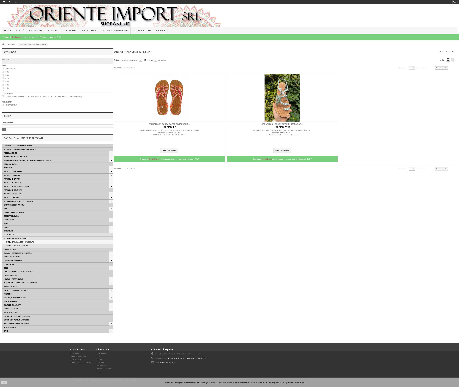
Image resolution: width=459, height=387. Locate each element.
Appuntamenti (89, 30)
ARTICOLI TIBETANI (11, 197)
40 (7, 85)
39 (7, 82)
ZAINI (6, 331)
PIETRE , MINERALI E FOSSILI (15, 298)
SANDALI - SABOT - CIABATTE (17, 238)
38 (7, 78)
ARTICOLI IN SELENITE (13, 190)
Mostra (146, 60)
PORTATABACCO (10, 301)
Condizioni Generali (115, 30)
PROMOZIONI (36, 30)
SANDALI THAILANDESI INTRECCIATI (20, 242)
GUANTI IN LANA (10, 275)
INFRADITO (10, 235)
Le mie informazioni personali (81, 362)
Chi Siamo (70, 30)
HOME (7, 30)
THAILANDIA (11, 105)
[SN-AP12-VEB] (282, 98)
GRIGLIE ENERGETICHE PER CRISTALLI (19, 272)
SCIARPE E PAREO (11, 309)
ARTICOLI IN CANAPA (12, 179)
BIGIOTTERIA (9, 220)
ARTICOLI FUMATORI (12, 175)
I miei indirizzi (75, 359)
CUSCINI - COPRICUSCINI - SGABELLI (18, 253)
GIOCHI (7, 268)
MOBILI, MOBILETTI (11, 286)
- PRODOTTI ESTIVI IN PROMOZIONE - (18, 146)
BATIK (6, 209)
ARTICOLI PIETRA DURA (13, 194)
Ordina (116, 60)
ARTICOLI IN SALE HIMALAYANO (16, 186)
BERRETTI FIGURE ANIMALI (14, 212)
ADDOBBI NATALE (11, 164)
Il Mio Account (142, 30)
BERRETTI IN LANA (11, 216)
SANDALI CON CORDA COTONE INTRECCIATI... (169, 124)
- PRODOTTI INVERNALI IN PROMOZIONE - (20, 149)
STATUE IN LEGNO (11, 312)
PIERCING (8, 294)
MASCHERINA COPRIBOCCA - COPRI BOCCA (21, 283)
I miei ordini (74, 353)
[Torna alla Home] (3, 44)
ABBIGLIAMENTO (10, 153)
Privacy (160, 30)
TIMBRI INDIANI (10, 327)
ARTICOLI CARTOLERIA (13, 172)
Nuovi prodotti (101, 353)
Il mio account (77, 349)
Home (98, 356)
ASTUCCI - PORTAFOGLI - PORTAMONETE (20, 201)
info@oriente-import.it (167, 363)
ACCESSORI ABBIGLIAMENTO (15, 157)
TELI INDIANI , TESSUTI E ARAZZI (17, 324)
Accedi (455, 2)
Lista (452, 61)
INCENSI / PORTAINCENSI (13, 279)
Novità (20, 30)
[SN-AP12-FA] (169, 98)
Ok (4, 383)
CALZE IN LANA (10, 249)
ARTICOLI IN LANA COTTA (14, 183)
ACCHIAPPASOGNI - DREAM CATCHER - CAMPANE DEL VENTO (27, 160)
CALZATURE (8, 231)
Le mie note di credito (78, 356)
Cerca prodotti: (7, 123)
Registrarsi (16, 37)
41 (7, 88)
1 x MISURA (10, 69)
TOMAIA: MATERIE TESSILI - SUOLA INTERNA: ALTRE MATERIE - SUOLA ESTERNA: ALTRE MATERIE (43, 96)
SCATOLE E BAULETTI (12, 305)
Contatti (54, 30)
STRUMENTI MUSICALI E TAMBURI (17, 316)
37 (7, 75)
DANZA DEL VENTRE (12, 257)
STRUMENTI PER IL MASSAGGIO (16, 320)
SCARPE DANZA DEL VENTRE (17, 246)
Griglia (448, 61)
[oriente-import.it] (115, 16)
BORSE (7, 227)
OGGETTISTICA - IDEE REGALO (16, 290)
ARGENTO (8, 168)
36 (7, 72)
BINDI (6, 223)
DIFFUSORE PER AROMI (13, 261)
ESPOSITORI (9, 264)
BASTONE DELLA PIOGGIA (14, 205)
